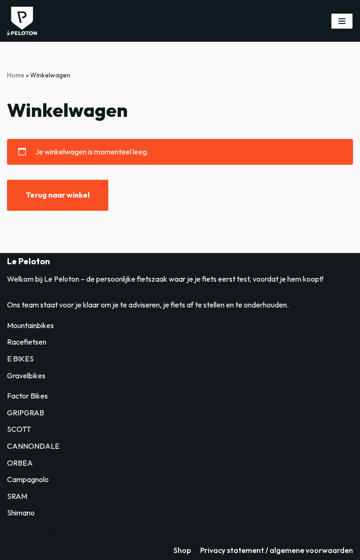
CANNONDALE (33, 446)
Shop (182, 550)
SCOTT (19, 429)
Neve (15, 530)
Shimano (21, 512)
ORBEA (20, 463)
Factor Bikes (27, 395)
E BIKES (20, 358)
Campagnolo (28, 479)
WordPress (123, 530)
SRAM (17, 496)
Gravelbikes (26, 375)
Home (15, 75)
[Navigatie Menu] (342, 21)
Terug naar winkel (58, 194)
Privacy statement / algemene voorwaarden (276, 550)
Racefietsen (26, 341)
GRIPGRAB (25, 412)
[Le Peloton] (22, 21)
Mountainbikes (30, 325)
